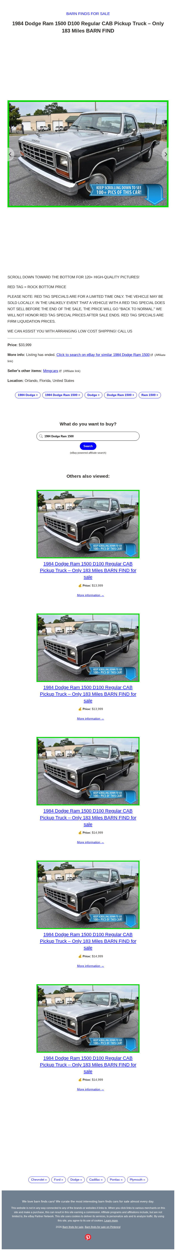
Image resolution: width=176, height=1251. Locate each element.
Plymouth (136, 1179)
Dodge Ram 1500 (119, 395)
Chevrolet (37, 1179)
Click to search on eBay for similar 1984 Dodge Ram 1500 (103, 355)
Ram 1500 (148, 395)
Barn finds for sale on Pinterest (102, 1227)
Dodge (92, 395)
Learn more (111, 1220)
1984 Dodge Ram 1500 (61, 395)
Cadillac (94, 1179)
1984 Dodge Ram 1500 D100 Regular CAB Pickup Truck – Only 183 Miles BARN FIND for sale (88, 570)
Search (88, 446)
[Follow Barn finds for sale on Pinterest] (88, 1239)
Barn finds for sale (88, 14)
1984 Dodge (26, 395)
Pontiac (115, 1179)
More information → (90, 595)
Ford (57, 1179)
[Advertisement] (88, 68)
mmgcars (50, 371)
